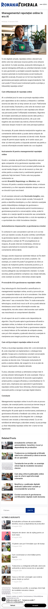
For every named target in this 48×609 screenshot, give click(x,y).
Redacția (4, 21)
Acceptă (35, 605)
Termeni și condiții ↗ (28, 600)
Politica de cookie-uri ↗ (13, 600)
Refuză (12, 605)
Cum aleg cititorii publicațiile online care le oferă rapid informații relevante (29, 476)
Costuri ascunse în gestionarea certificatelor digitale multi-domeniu (30, 496)
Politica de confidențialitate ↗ (15, 602)
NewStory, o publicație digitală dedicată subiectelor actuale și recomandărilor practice (27, 486)
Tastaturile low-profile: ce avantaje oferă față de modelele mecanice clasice (29, 465)
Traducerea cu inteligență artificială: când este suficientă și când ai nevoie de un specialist (30, 455)
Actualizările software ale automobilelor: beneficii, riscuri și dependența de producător (29, 445)
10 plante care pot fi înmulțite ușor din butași (28, 544)
